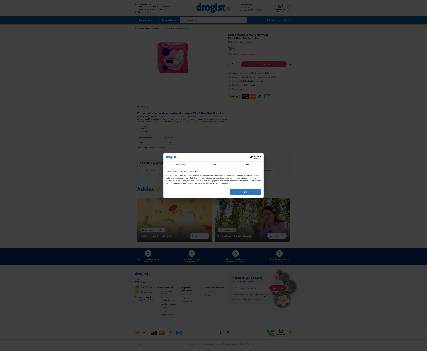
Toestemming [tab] (180, 165)
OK (245, 192)
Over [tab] (247, 165)
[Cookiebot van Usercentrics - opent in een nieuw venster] (251, 157)
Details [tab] (213, 165)
